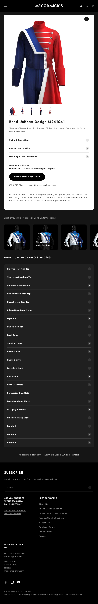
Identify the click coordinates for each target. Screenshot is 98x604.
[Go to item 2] (22, 111)
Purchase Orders (47, 527)
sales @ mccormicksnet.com (42, 185)
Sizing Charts (45, 522)
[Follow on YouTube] (19, 582)
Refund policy (10, 594)
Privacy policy (24, 594)
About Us (43, 504)
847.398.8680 (10, 565)
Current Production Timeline (53, 513)
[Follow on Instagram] (12, 582)
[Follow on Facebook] (6, 582)
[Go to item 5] (50, 111)
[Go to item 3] (32, 111)
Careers (42, 536)
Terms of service (39, 594)
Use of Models (45, 531)
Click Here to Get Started (27, 176)
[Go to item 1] (13, 111)
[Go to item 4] (41, 111)
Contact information (73, 594)
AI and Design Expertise (50, 509)
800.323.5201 (10, 561)
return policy (54, 200)
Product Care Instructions (51, 518)
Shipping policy (55, 594)
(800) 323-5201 (16, 185)
